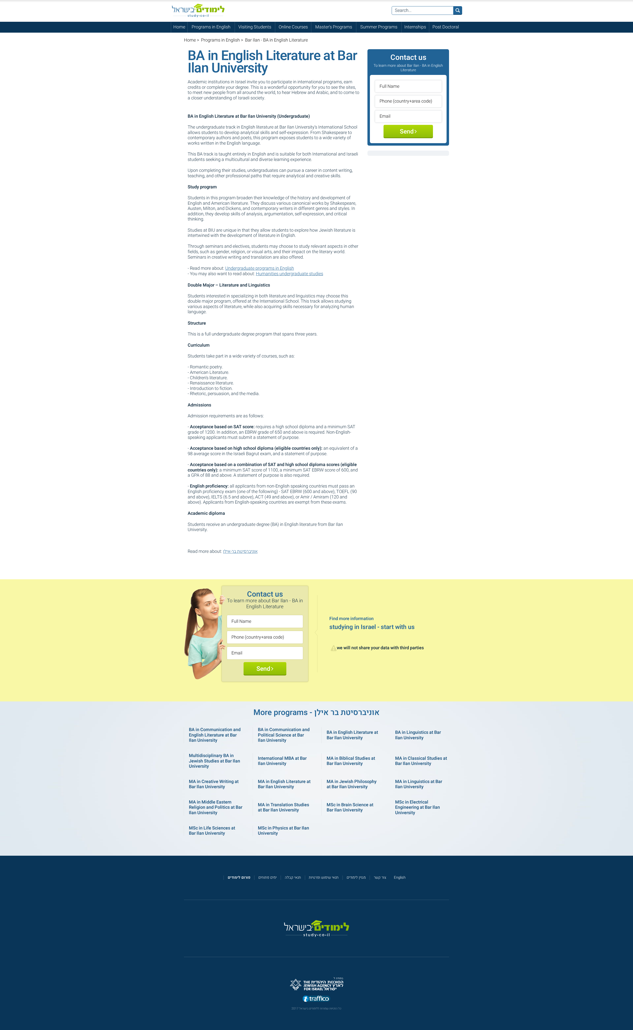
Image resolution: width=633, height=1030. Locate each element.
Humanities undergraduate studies (289, 273)
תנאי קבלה (293, 877)
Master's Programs (333, 27)
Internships (415, 27)
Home (179, 27)
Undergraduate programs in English (259, 268)
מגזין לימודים (356, 877)
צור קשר (380, 877)
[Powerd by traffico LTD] (316, 999)
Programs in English (211, 27)
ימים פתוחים (267, 877)
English (400, 877)
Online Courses (293, 27)
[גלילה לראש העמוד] (629, 1015)
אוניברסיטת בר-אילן (240, 551)
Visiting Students (254, 27)
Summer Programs (378, 27)
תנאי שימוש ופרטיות (324, 877)
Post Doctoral (445, 27)
